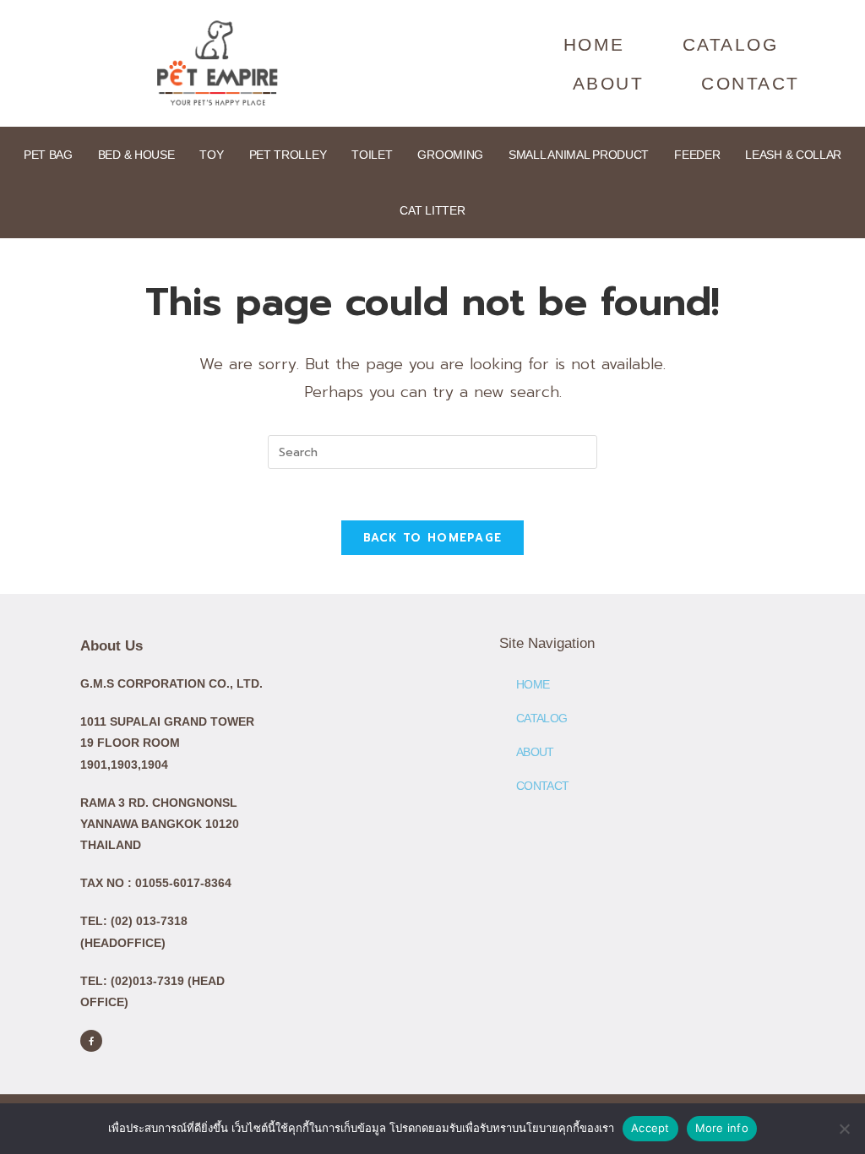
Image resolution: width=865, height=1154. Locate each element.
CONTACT (750, 83)
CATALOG (731, 44)
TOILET (371, 154)
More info (721, 1128)
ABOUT (609, 83)
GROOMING (450, 154)
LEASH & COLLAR (793, 154)
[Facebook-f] (91, 1041)
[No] (843, 1128)
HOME (594, 44)
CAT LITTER (432, 210)
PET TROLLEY (288, 154)
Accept (650, 1128)
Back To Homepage (433, 538)
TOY (211, 154)
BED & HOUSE (136, 154)
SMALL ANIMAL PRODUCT (579, 154)
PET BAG (48, 154)
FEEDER (697, 154)
